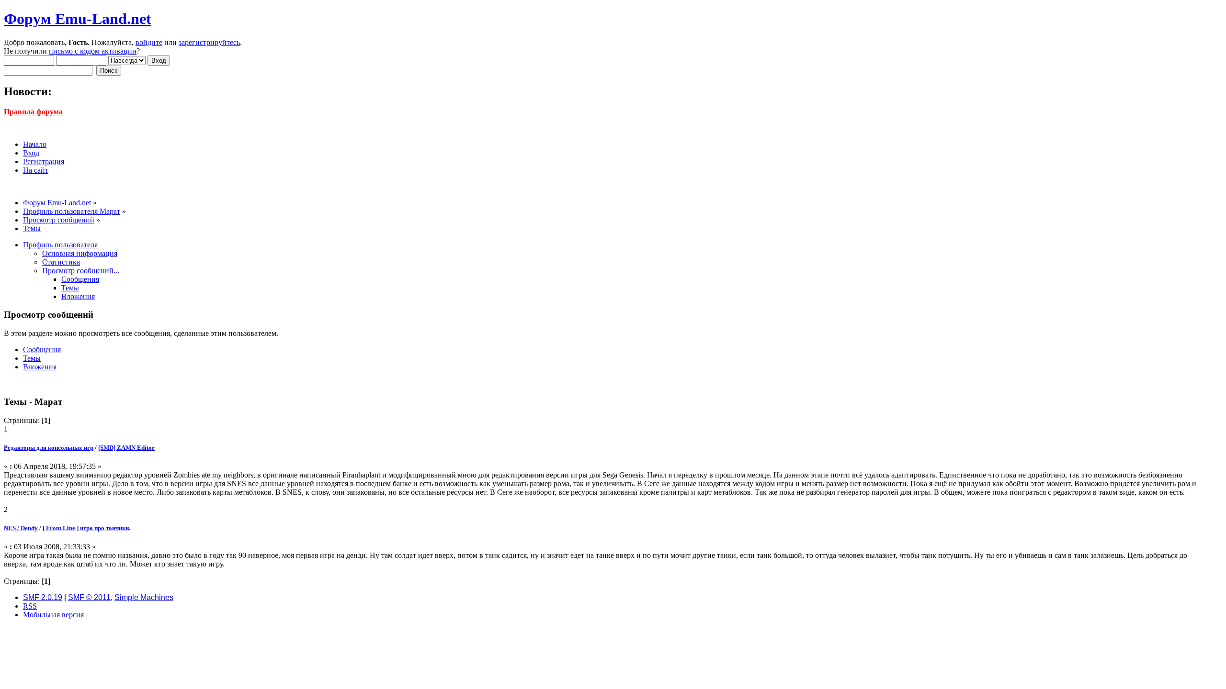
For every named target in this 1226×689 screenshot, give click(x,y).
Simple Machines (143, 597)
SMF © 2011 (89, 597)
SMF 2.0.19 (42, 597)
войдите (149, 42)
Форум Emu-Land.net (77, 18)
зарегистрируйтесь (209, 42)
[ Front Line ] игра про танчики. (86, 528)
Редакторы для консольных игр (48, 447)
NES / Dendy (21, 528)
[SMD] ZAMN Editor (126, 447)
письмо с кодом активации (92, 51)
